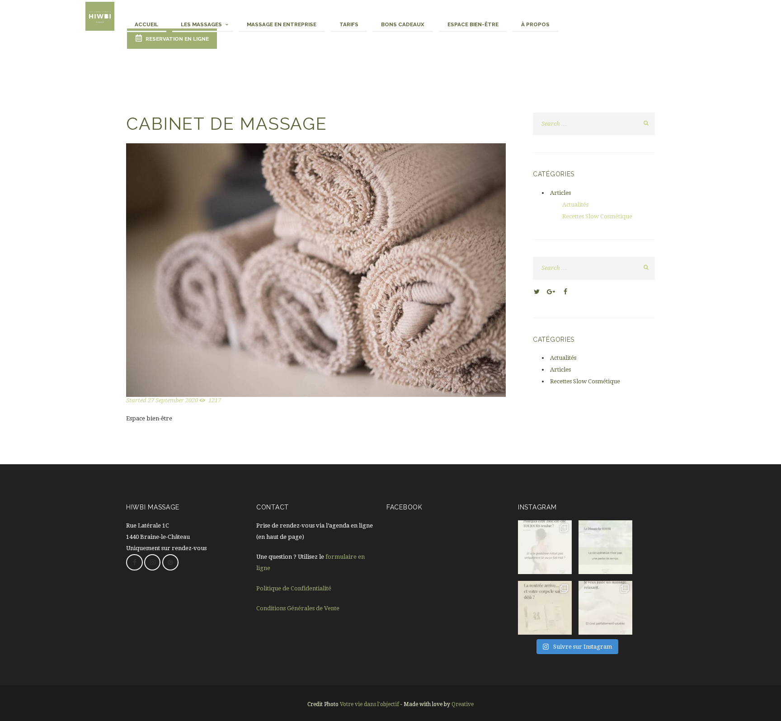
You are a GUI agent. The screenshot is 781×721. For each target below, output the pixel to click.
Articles (560, 192)
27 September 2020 (173, 400)
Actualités (575, 204)
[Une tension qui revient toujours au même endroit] (545, 547)
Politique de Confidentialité (293, 588)
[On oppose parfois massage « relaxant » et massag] (605, 608)
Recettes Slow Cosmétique (597, 216)
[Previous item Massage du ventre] (221, 270)
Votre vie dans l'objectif (369, 704)
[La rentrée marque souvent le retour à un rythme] (545, 608)
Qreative (463, 704)
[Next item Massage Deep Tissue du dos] (411, 270)
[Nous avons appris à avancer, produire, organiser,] (605, 547)
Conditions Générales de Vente (297, 608)
